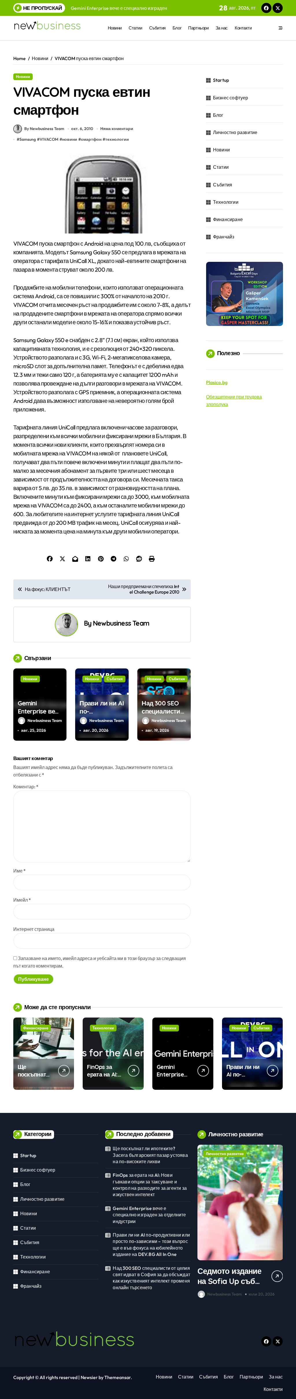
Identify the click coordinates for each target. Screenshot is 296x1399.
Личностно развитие (235, 132)
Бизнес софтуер (230, 98)
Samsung (27, 139)
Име (19, 871)
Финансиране (228, 219)
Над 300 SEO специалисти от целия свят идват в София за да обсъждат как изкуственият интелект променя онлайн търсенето (151, 1277)
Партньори (198, 28)
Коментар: (25, 787)
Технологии (225, 202)
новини (69, 139)
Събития (157, 28)
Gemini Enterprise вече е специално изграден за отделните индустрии (149, 1214)
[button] (277, 1222)
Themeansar (117, 1377)
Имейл (22, 900)
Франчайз (223, 237)
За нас (222, 28)
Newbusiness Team (121, 623)
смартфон (91, 139)
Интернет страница (33, 929)
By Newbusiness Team (44, 128)
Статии (135, 28)
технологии (117, 139)
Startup (221, 80)
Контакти (243, 28)
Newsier (89, 1377)
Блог (177, 28)
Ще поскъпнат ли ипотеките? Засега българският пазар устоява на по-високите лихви (150, 1155)
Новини (115, 28)
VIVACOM (49, 139)
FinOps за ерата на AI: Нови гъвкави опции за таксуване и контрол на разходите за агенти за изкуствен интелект (150, 1184)
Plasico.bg (216, 382)
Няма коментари (116, 128)
